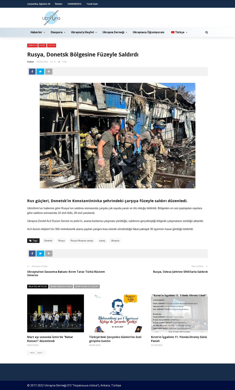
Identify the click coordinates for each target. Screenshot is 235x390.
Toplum (51, 45)
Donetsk (48, 240)
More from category (86, 286)
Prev (32, 352)
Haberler (36, 32)
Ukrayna (115, 240)
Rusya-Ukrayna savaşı (82, 240)
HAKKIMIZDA (74, 4)
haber (30, 61)
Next (40, 352)
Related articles (38, 286)
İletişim (58, 4)
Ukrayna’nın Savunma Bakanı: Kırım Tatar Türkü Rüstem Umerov (66, 273)
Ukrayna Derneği (113, 32)
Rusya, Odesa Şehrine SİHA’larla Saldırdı (180, 272)
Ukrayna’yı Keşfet (82, 32)
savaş (102, 240)
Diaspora (56, 32)
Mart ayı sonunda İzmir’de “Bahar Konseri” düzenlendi (50, 339)
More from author (61, 286)
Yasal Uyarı (92, 4)
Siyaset (42, 45)
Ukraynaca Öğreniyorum (148, 32)
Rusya (61, 240)
